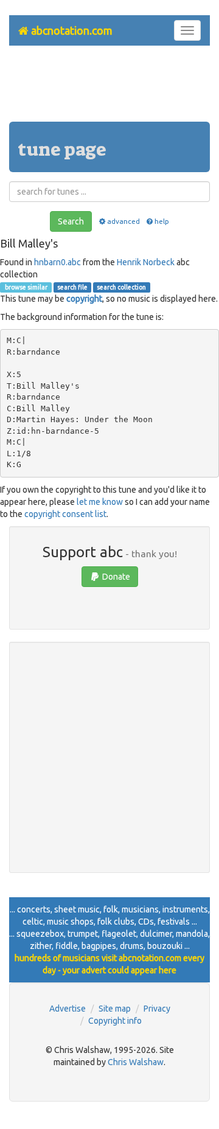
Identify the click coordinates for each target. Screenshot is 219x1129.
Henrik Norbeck (146, 262)
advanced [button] (123, 221)
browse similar (25, 287)
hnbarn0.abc (57, 262)
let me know (100, 502)
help (162, 221)
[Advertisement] (109, 88)
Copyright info (115, 1021)
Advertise (67, 1008)
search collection (121, 287)
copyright (84, 299)
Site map (115, 1008)
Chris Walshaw (136, 1062)
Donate (115, 577)
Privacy (157, 1008)
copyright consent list (65, 514)
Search (71, 221)
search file (72, 287)
